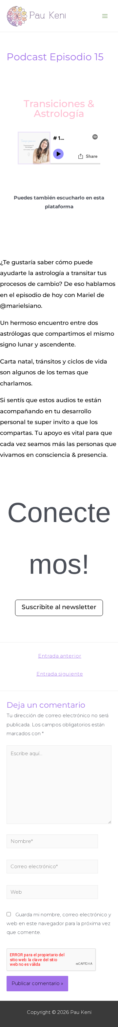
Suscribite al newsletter (59, 607)
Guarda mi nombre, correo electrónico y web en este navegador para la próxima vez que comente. (59, 923)
